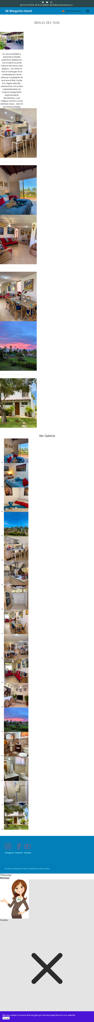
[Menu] (87, 11)
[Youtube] (47, 2)
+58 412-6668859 (43, 5)
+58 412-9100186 (28, 5)
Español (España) (72, 11)
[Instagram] (51, 2)
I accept (6, 1018)
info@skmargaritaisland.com (62, 5)
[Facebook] (43, 2)
